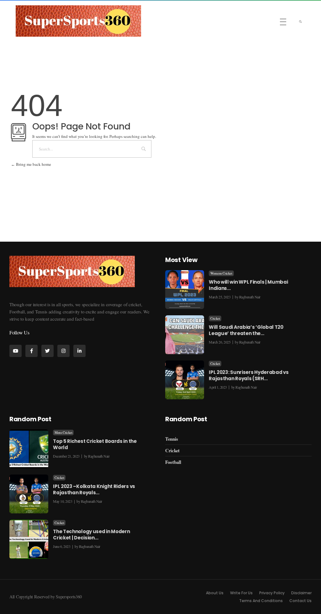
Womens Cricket (221, 273)
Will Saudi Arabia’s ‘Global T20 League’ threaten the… (246, 330)
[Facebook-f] (31, 351)
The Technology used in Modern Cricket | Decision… (91, 534)
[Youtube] (15, 351)
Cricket (215, 318)
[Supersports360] (78, 21)
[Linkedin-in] (79, 351)
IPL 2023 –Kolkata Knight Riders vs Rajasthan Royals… (94, 489)
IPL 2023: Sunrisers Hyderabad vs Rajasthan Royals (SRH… (248, 375)
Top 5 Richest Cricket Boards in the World (95, 444)
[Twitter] (47, 351)
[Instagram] (63, 351)
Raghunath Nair (249, 296)
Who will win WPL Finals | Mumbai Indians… (248, 285)
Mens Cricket (63, 432)
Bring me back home (33, 164)
